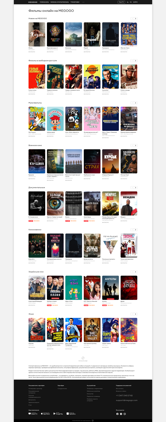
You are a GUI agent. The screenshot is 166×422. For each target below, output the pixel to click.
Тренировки (75, 2)
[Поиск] (128, 2)
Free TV (121, 2)
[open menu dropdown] (83, 2)
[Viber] (124, 414)
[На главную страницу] (33, 2)
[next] (135, 18)
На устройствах (91, 385)
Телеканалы (44, 2)
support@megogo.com (126, 400)
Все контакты (119, 388)
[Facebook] (117, 414)
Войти (135, 2)
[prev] (132, 18)
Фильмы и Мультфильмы (60, 2)
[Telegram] (121, 414)
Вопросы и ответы (121, 391)
